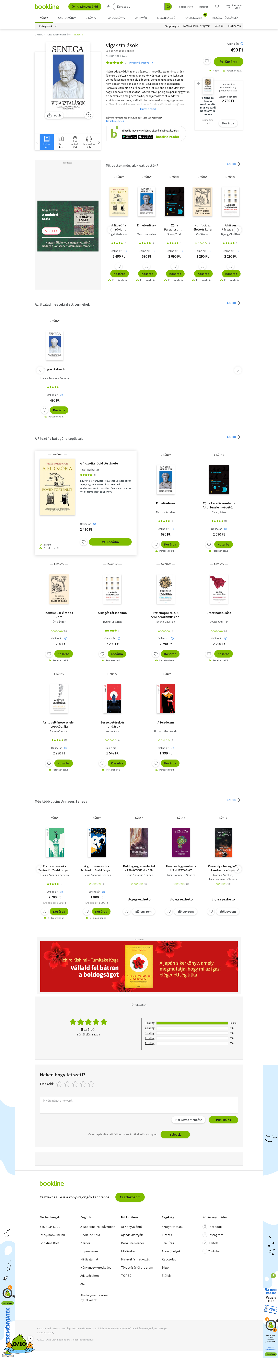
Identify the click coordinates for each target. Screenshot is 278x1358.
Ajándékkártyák (132, 1235)
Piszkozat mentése (188, 1120)
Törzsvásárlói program (196, 26)
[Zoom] (88, 114)
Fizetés (167, 1235)
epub (57, 115)
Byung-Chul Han (230, 234)
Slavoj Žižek (174, 234)
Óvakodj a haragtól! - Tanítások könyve (223, 868)
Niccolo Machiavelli (165, 731)
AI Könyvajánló (87, 6)
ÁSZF (83, 1284)
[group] (47, 142)
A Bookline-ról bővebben (97, 1227)
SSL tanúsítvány (45, 1332)
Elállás (166, 1275)
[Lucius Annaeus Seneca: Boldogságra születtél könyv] (139, 842)
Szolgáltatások (172, 1227)
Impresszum (89, 1251)
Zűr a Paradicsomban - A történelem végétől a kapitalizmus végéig (174, 227)
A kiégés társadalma (230, 227)
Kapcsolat (169, 1259)
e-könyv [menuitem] (91, 18)
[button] (98, 142)
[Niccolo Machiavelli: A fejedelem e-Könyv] (166, 698)
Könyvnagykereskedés (95, 1267)
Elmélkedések (146, 225)
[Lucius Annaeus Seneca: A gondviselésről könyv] (97, 842)
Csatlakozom (130, 1197)
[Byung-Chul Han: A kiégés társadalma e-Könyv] (230, 201)
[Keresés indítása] (168, 6)
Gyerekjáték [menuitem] (196, 16)
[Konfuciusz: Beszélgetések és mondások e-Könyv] (112, 698)
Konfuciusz (112, 731)
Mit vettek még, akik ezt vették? (132, 165)
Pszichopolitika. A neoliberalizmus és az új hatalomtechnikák (165, 615)
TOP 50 (126, 1275)
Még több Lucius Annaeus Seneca (61, 801)
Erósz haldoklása (219, 613)
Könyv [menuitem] (44, 18)
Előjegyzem (143, 911)
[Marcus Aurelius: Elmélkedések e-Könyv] (147, 201)
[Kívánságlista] (217, 6)
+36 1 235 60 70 (50, 1227)
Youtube (214, 1251)
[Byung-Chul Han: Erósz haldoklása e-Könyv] (219, 589)
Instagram (215, 1235)
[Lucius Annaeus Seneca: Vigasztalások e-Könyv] (68, 79)
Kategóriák (46, 26)
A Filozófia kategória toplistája (59, 438)
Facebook (215, 1227)
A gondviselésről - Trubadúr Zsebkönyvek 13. (96, 868)
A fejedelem (166, 722)
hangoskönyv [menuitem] (116, 18)
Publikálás (223, 1120)
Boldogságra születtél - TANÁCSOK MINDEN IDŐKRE (139, 868)
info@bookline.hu (52, 1235)
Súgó (165, 1267)
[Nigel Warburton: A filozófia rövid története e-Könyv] (118, 201)
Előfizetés (234, 26)
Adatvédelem (89, 1275)
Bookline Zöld (90, 1235)
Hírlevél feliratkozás (135, 1259)
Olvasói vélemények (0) (141, 62)
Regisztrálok (186, 6)
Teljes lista (231, 163)
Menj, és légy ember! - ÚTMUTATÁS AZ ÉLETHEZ (181, 868)
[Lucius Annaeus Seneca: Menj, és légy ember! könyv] (181, 842)
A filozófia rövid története (118, 227)
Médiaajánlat (89, 1259)
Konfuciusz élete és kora (203, 227)
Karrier (85, 1243)
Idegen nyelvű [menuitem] (166, 18)
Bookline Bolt (49, 1243)
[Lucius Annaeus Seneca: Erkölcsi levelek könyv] (55, 842)
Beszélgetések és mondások (112, 724)
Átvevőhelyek (171, 1251)
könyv (55, 817)
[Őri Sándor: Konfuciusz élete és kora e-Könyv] (202, 201)
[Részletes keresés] (108, 6)
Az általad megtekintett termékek (62, 304)
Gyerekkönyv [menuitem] (67, 18)
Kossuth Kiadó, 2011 (116, 55)
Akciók (219, 26)
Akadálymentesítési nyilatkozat (94, 1297)
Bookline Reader (132, 1243)
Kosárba (231, 61)
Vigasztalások (55, 369)
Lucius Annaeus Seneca (54, 378)
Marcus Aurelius (146, 234)
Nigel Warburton (118, 234)
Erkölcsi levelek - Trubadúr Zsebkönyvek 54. (54, 868)
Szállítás (168, 1243)
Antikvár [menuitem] (141, 18)
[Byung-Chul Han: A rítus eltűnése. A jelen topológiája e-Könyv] (59, 698)
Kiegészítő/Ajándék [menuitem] (225, 18)
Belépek (203, 6)
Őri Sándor (202, 234)
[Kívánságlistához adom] (207, 61)
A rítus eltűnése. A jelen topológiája (59, 724)
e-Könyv (119, 177)
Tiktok (213, 1243)
